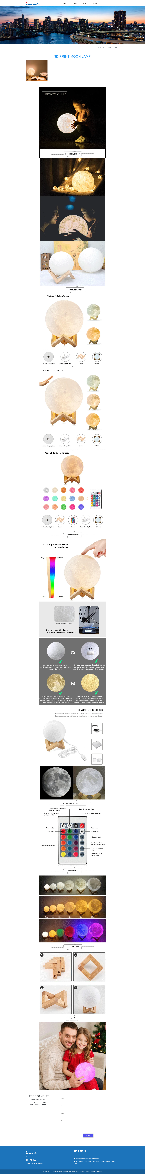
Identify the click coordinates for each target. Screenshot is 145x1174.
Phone (63, 1106)
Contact (95, 3)
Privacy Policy (29, 1163)
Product (115, 47)
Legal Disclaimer (38, 1163)
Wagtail (83, 1171)
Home (65, 3)
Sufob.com (99, 1171)
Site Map (71, 1171)
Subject (63, 1113)
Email (62, 1098)
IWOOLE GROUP (52, 1171)
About (85, 3)
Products (75, 3)
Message (63, 1121)
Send (87, 1135)
